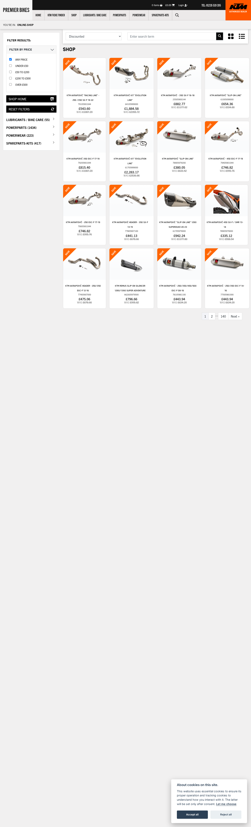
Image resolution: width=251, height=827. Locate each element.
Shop (74, 15)
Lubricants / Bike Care (94, 15)
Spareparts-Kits (160, 15)
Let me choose (226, 804)
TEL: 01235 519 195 (211, 5)
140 (223, 316)
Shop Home (17, 99)
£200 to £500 (23, 78)
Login (181, 5)
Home (38, 15)
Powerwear (139, 15)
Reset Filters (19, 109)
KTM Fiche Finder (56, 15)
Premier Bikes (16, 9)
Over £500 (21, 84)
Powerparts (119, 15)
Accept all (192, 814)
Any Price (21, 59)
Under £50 (21, 65)
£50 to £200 (22, 72)
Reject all (226, 814)
